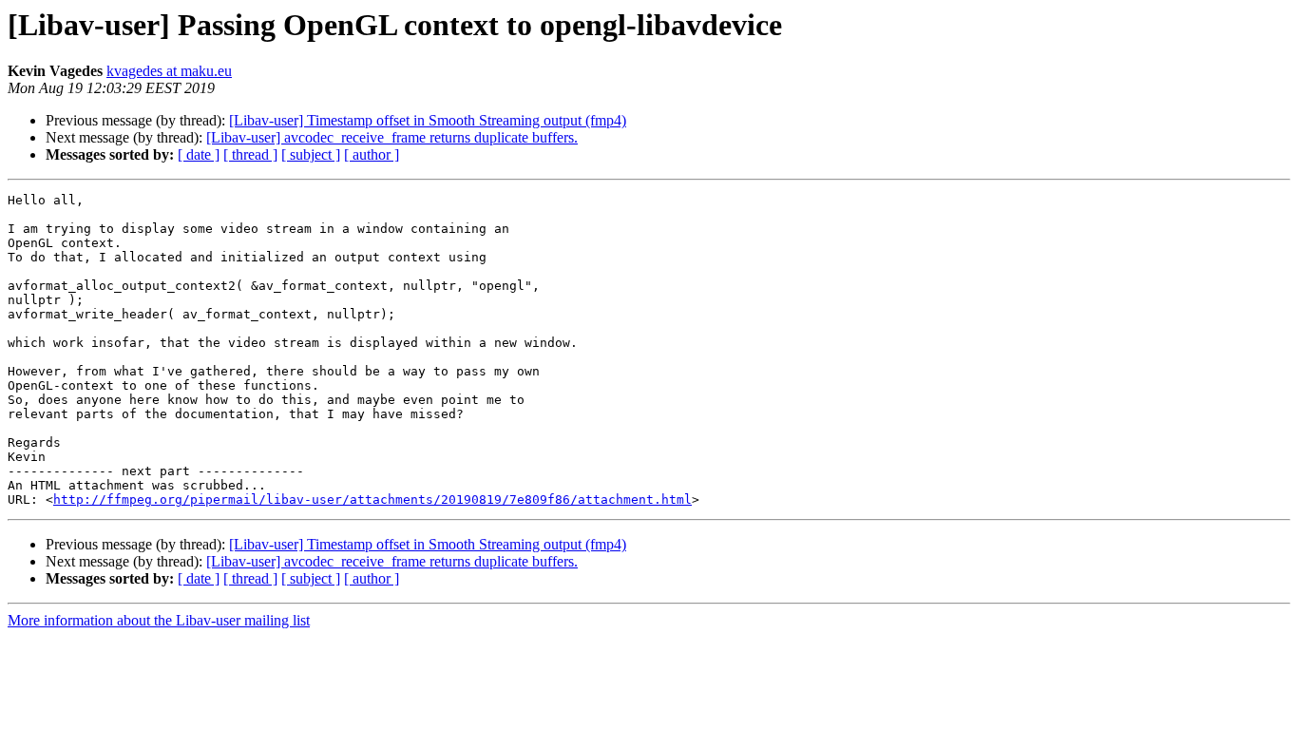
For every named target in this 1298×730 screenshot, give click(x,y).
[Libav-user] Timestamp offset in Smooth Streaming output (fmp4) (427, 120)
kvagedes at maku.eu (169, 71)
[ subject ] (310, 154)
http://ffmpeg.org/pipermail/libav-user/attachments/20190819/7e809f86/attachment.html (372, 499)
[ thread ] (250, 154)
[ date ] (199, 154)
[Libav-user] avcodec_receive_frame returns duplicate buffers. (392, 137)
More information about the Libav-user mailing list (159, 620)
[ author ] (371, 154)
